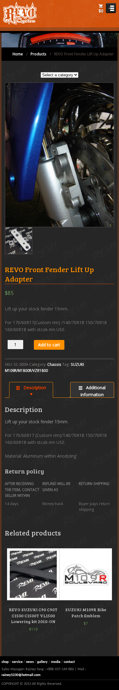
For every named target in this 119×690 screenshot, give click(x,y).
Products (38, 54)
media (55, 662)
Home (18, 54)
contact (69, 662)
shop (5, 662)
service (17, 662)
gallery (42, 662)
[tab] (31, 390)
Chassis (54, 364)
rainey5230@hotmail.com (21, 675)
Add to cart (49, 345)
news (30, 662)
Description (34, 387)
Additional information (93, 391)
